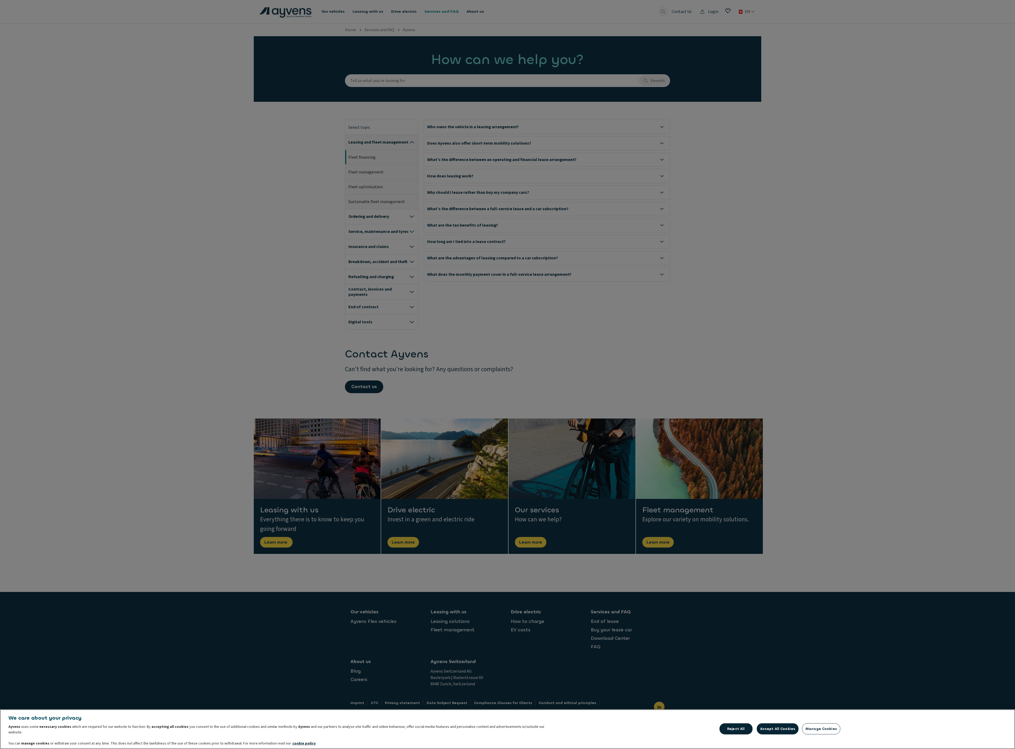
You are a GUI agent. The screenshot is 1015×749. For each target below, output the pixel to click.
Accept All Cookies (777, 729)
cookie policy (304, 743)
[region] (507, 729)
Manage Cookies (821, 729)
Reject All (736, 729)
